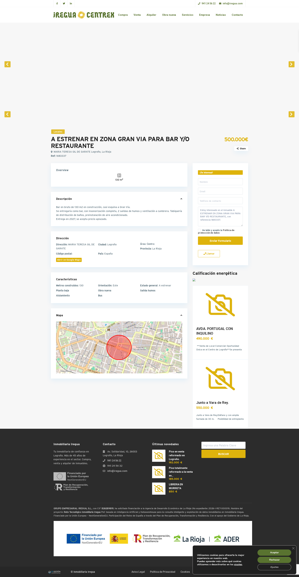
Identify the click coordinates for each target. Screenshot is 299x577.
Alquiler (151, 14)
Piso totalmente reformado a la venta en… (181, 472)
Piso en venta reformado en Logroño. (177, 455)
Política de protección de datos (216, 231)
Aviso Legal (138, 571)
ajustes (238, 564)
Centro (147, 244)
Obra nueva (169, 14)
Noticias (221, 14)
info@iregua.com (232, 3)
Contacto (237, 14)
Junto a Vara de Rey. (212, 403)
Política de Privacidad (162, 571)
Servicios (187, 14)
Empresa (204, 14)
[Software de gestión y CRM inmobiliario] (54, 571)
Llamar (210, 253)
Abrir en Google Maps (69, 259)
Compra (123, 14)
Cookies (185, 571)
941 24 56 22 (208, 3)
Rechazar (274, 559)
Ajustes (274, 567)
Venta (137, 14)
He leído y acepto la (216, 231)
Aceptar (274, 552)
